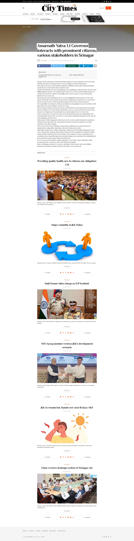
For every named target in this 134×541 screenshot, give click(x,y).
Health (62, 14)
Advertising (41, 1)
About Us (25, 1)
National (84, 14)
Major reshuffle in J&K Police (76, 75)
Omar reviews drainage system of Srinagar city (67, 467)
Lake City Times (29, 536)
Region (33, 14)
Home (24, 26)
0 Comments (87, 214)
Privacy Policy (48, 1)
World (92, 14)
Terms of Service (55, 1)
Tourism (77, 14)
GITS (43, 536)
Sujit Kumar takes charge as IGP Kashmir (67, 283)
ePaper (98, 14)
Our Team (36, 1)
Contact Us (30, 1)
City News (40, 14)
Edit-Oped (70, 14)
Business (55, 14)
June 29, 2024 (52, 60)
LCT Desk (44, 60)
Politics (47, 14)
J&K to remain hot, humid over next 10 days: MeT (67, 407)
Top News (25, 14)
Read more (67, 207)
